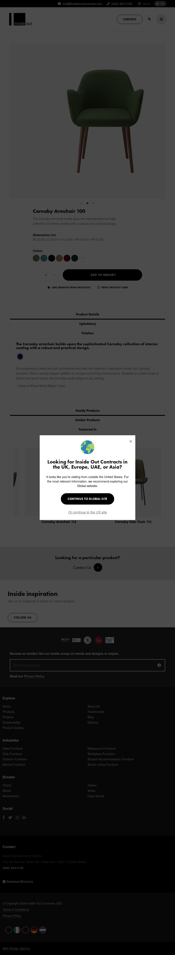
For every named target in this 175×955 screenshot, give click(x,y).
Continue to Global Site (87, 499)
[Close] (131, 441)
